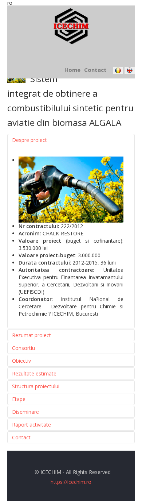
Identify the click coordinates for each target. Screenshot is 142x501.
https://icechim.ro (71, 481)
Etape (18, 399)
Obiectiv (21, 360)
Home (72, 69)
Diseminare (25, 411)
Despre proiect (29, 139)
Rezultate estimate (34, 373)
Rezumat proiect (31, 335)
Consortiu (23, 347)
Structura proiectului (35, 386)
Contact (95, 69)
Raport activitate (31, 424)
